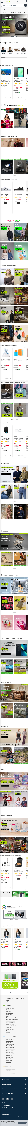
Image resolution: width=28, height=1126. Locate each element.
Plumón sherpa (10, 1047)
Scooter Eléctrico (10, 1021)
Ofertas (25, 12)
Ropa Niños (9, 1014)
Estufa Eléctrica (10, 1024)
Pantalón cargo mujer (11, 1017)
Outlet (20, 12)
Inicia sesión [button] (20, 1)
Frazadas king (9, 1045)
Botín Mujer (9, 1055)
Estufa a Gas (9, 1060)
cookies (8, 1123)
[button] (14, 5)
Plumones (8, 1042)
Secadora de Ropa (10, 1022)
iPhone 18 (8, 1032)
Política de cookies (6, 1105)
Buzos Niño (9, 1011)
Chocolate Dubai (10, 1029)
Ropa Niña (8, 1016)
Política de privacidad (7, 1107)
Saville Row (9, 1009)
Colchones (8, 1070)
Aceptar (22, 1122)
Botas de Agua (9, 1057)
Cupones (5, 12)
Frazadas (8, 1062)
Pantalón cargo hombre (12, 1019)
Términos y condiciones (8, 1102)
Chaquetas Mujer (10, 1008)
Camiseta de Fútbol (11, 1026)
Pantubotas (9, 1058)
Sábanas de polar (10, 1044)
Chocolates (9, 1027)
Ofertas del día (12, 12)
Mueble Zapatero (10, 1069)
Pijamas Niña (9, 1013)
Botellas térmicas (10, 1049)
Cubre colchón (9, 1041)
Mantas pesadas (10, 1039)
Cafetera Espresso (10, 1030)
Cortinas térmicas (10, 1050)
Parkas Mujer (9, 1052)
